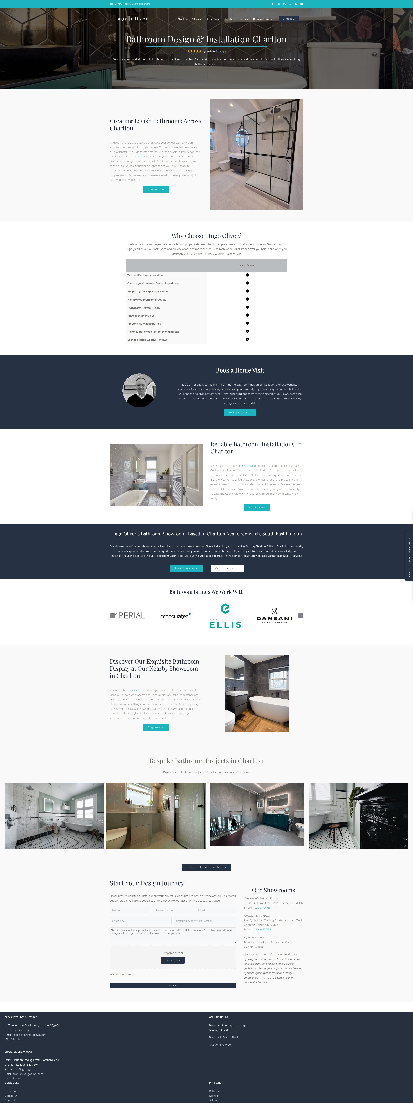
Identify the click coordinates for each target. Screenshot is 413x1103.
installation (250, 465)
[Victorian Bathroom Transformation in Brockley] (358, 784)
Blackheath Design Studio (224, 1037)
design (139, 156)
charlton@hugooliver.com (28, 1074)
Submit (173, 985)
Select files (173, 960)
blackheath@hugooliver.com (137, 4)
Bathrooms (215, 1091)
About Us (10, 1100)
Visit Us (15, 1039)
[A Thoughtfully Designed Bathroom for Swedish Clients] (155, 784)
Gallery (213, 1100)
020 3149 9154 (116, 4)
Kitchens (214, 1095)
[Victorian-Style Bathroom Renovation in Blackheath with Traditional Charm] (54, 784)
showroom (137, 690)
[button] (206, 51)
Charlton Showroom (221, 1044)
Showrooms (12, 1091)
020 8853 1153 (262, 929)
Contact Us (11, 1095)
